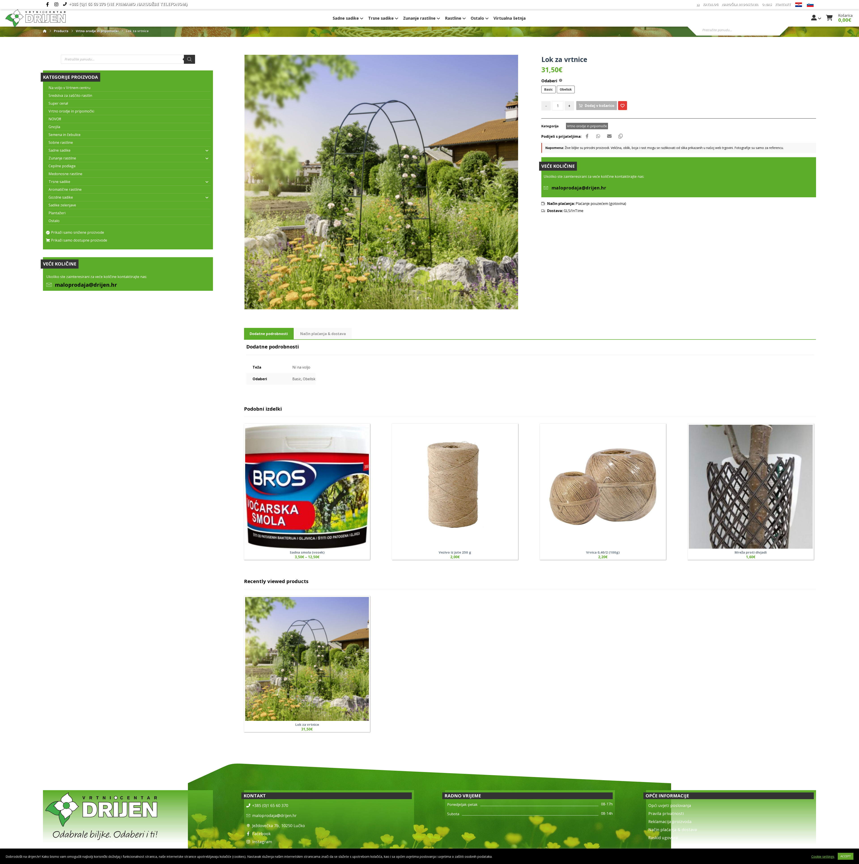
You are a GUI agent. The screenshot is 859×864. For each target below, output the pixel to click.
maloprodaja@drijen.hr (86, 284)
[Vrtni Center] (35, 18)
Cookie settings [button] (822, 856)
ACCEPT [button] (845, 856)
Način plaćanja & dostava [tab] (323, 333)
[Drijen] (45, 31)
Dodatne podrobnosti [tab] (269, 333)
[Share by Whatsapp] (598, 136)
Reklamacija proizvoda (669, 821)
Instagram (262, 841)
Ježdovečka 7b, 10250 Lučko (278, 825)
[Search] (189, 59)
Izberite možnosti (355, 511)
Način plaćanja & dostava (672, 829)
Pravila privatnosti (666, 813)
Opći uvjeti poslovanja (669, 805)
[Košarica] (829, 17)
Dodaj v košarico (599, 105)
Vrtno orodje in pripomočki (587, 126)
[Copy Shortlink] (620, 136)
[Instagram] (56, 4)
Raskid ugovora (663, 837)
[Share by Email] (609, 136)
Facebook (261, 833)
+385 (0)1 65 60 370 (270, 805)
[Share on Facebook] (587, 136)
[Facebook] (47, 4)
